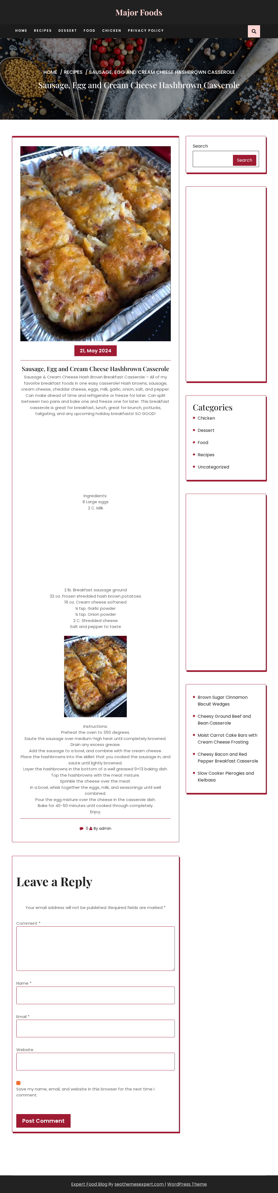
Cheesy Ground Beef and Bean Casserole (224, 719)
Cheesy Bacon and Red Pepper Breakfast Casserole (228, 757)
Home (21, 30)
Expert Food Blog (89, 1184)
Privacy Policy (146, 30)
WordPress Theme (187, 1184)
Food (90, 30)
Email (23, 1016)
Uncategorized (213, 467)
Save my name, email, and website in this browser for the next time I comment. (85, 1092)
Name (23, 983)
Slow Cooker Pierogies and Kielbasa (226, 776)
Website (24, 1049)
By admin (102, 828)
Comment (28, 923)
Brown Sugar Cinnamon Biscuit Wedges (223, 700)
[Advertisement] (95, 455)
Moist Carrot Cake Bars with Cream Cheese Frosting (227, 738)
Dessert (67, 30)
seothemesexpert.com (140, 1184)
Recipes (43, 30)
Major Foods (138, 12)
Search (200, 146)
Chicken (111, 30)
